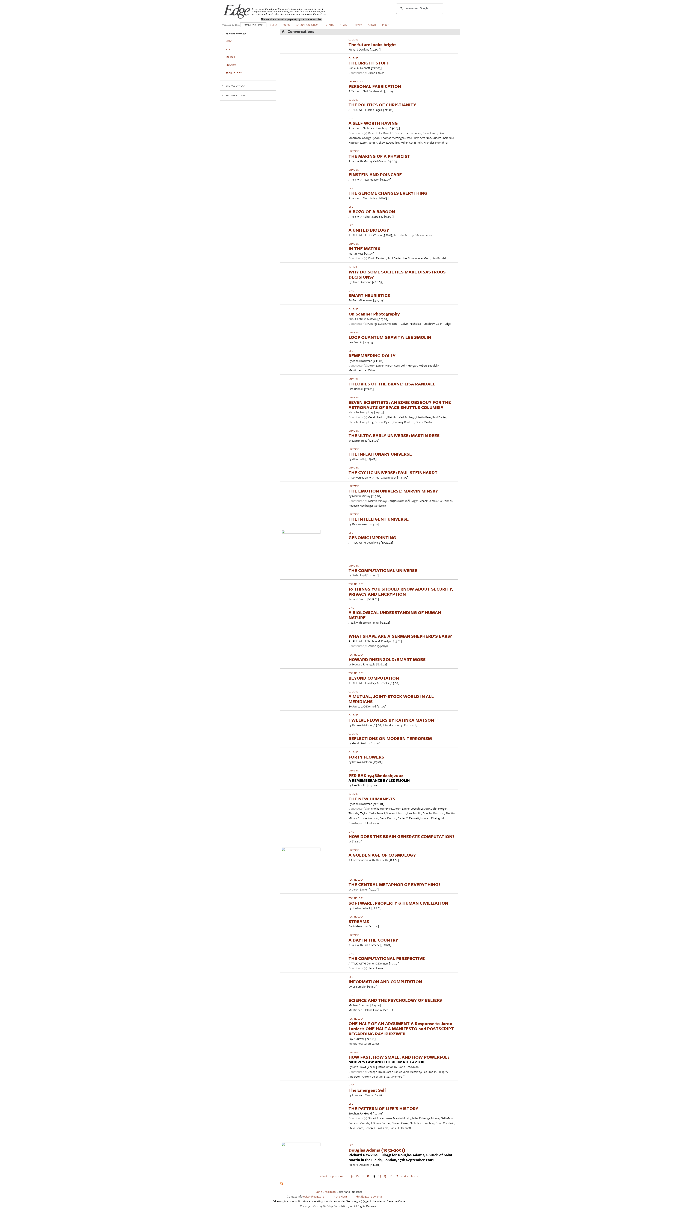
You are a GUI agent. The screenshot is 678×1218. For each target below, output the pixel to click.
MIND (351, 118)
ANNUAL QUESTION (307, 25)
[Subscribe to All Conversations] (281, 1184)
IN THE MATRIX (364, 248)
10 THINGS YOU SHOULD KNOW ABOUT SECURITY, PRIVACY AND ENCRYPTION (401, 591)
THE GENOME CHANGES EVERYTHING (388, 193)
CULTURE (353, 39)
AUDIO (286, 25)
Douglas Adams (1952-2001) (377, 1150)
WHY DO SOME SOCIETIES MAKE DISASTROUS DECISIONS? (397, 274)
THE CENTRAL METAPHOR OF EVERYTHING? (394, 884)
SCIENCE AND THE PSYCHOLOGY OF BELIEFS (395, 1000)
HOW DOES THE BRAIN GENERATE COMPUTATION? (401, 836)
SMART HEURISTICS (369, 295)
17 (397, 1176)
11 (363, 1176)
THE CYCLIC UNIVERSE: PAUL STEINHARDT (393, 472)
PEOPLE (386, 25)
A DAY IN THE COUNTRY (373, 940)
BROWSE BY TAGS (235, 95)
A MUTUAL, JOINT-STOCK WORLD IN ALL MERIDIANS (391, 698)
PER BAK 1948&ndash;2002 (376, 775)
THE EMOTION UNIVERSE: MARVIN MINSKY (393, 491)
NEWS (343, 25)
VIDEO (273, 25)
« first (323, 1176)
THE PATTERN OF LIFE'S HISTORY (383, 1108)
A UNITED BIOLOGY (369, 230)
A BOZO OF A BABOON (372, 211)
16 (391, 1176)
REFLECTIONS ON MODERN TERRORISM (390, 738)
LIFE (351, 188)
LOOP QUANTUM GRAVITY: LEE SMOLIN (390, 337)
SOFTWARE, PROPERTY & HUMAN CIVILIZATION (398, 903)
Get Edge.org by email (369, 1196)
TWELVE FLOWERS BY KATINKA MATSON (391, 720)
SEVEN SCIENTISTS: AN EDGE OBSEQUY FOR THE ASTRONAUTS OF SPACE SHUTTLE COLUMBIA (400, 404)
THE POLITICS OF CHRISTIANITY (382, 105)
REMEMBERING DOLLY (372, 355)
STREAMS (359, 921)
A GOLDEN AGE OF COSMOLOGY (382, 855)
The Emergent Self (367, 1090)
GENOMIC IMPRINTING (372, 537)
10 (357, 1176)
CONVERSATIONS (253, 25)
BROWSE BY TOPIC (236, 34)
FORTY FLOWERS (366, 757)
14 (379, 1176)
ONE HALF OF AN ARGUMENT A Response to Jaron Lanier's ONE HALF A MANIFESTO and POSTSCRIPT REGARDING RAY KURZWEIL (401, 1028)
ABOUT (372, 25)
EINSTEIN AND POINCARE (375, 174)
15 (385, 1176)
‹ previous (337, 1176)
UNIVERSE (354, 151)
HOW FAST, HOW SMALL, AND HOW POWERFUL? (399, 1057)
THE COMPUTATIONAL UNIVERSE (383, 570)
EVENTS (329, 25)
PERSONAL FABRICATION (375, 86)
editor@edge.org (313, 1196)
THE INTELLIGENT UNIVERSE (379, 519)
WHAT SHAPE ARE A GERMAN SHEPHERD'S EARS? (400, 636)
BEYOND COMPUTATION (374, 678)
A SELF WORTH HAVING (373, 123)
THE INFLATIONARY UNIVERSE (380, 454)
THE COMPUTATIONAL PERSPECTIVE (387, 958)
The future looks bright (372, 44)
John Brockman (326, 1191)
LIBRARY (357, 25)
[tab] (248, 34)
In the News (340, 1196)
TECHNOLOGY (356, 81)
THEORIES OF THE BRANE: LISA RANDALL (392, 384)
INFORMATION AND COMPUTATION (385, 981)
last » (414, 1176)
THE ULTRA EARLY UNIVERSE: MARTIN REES (394, 435)
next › (404, 1176)
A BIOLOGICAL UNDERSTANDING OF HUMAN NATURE (395, 615)
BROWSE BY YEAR (235, 85)
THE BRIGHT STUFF (369, 63)
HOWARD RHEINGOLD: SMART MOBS (387, 659)
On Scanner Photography (374, 314)
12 (368, 1176)
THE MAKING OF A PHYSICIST (379, 156)
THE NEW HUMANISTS (372, 799)
